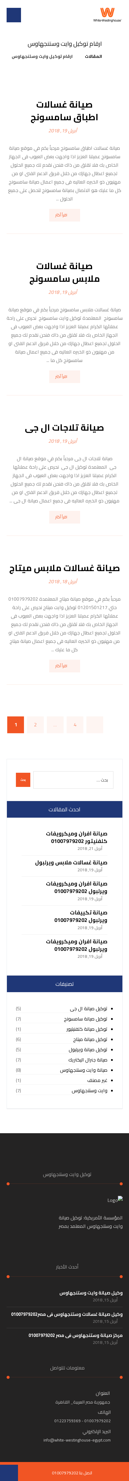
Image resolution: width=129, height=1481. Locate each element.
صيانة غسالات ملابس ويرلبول (71, 862)
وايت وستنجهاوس (89, 1090)
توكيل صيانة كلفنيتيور (87, 1029)
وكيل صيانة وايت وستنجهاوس (91, 1292)
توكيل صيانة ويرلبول (88, 1049)
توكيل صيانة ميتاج (90, 1039)
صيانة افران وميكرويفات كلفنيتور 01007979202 (76, 837)
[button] (14, 15)
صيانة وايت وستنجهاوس (83, 1070)
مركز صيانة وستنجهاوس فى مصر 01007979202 (75, 1335)
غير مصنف (97, 1080)
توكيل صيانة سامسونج (85, 1018)
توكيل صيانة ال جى (88, 1008)
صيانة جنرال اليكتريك (87, 1059)
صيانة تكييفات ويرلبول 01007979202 (80, 916)
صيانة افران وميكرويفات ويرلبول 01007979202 (76, 887)
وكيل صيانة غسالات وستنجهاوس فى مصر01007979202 (67, 1314)
